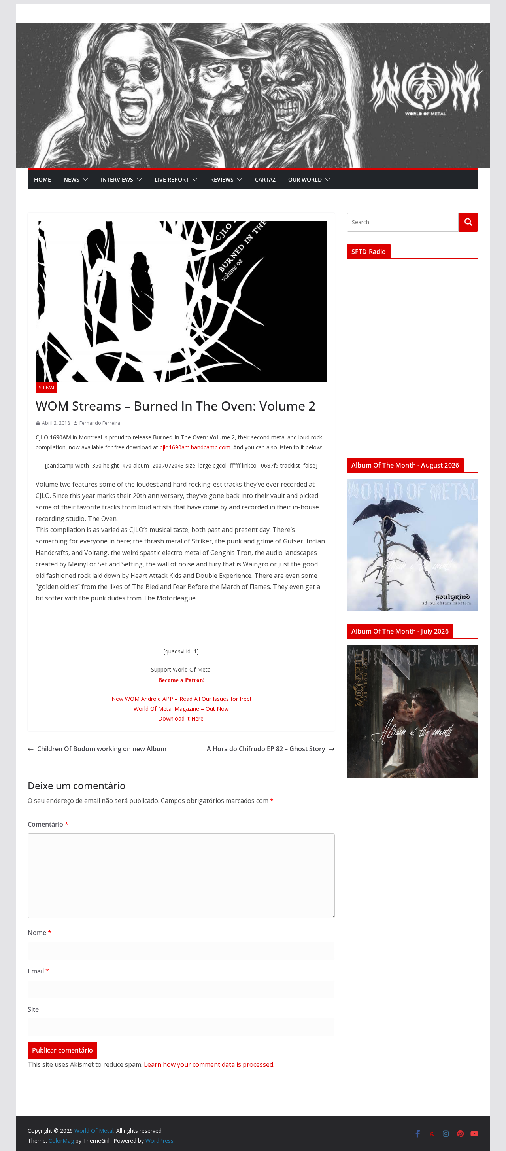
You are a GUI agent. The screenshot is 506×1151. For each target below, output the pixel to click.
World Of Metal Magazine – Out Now (181, 708)
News (71, 179)
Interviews (117, 179)
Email (38, 971)
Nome (39, 932)
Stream (46, 387)
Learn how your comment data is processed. (209, 1064)
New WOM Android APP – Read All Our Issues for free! (181, 698)
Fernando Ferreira (99, 423)
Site (33, 1009)
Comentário (48, 824)
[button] (83, 179)
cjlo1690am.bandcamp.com (195, 447)
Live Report (172, 179)
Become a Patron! (181, 680)
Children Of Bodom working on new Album (101, 748)
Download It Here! (181, 718)
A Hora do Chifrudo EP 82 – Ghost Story (266, 748)
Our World (305, 179)
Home (42, 179)
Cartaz (265, 179)
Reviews (222, 179)
